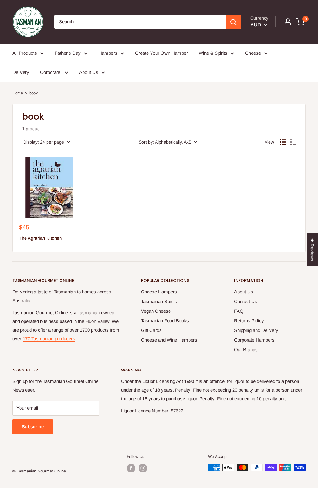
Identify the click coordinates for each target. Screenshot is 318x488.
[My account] (288, 21)
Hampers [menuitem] (107, 53)
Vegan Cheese (156, 311)
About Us (243, 291)
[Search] (233, 22)
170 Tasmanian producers (49, 338)
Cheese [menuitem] (253, 53)
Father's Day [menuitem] (68, 53)
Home (17, 93)
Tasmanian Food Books (165, 320)
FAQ (238, 311)
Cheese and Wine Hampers (169, 340)
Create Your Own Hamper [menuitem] (161, 53)
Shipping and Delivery (256, 330)
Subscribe (33, 426)
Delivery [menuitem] (20, 72)
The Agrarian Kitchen (40, 238)
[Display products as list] (293, 142)
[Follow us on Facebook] (131, 468)
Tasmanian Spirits (159, 301)
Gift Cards (151, 330)
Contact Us (245, 301)
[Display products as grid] (283, 142)
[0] (300, 21)
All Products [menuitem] (24, 53)
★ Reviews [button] (312, 249)
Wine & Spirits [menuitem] (213, 53)
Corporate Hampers (254, 340)
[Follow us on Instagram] (143, 468)
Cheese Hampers (159, 291)
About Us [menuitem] (88, 72)
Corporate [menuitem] (50, 72)
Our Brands (246, 349)
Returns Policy (249, 320)
